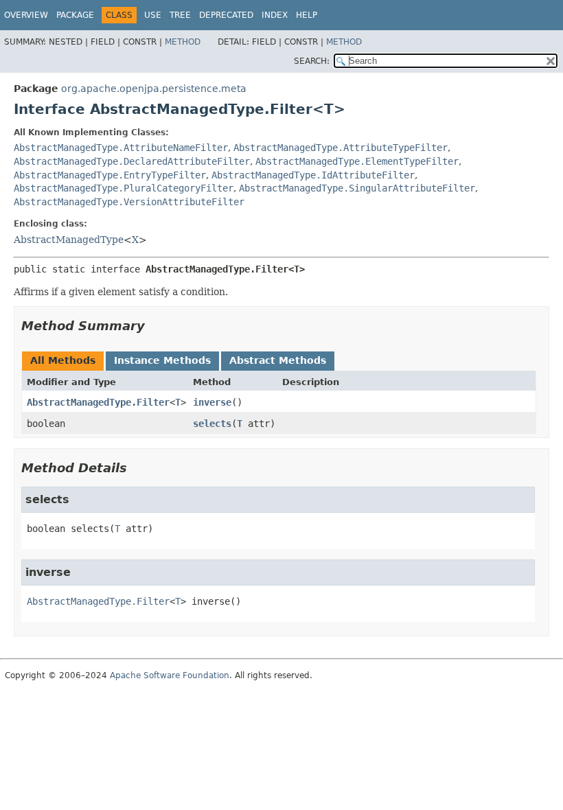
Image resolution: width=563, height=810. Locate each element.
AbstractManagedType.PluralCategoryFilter (123, 188)
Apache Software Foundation (169, 675)
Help (306, 15)
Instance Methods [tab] (162, 360)
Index (275, 15)
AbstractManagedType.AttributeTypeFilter (340, 147)
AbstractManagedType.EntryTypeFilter (110, 175)
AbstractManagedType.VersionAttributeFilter (129, 201)
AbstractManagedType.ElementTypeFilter (357, 161)
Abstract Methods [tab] (277, 360)
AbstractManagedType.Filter (98, 402)
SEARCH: (312, 61)
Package (75, 15)
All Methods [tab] (62, 360)
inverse (212, 402)
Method (182, 42)
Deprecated (226, 15)
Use (152, 15)
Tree (180, 15)
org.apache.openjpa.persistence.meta (153, 88)
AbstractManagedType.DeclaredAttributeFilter (132, 161)
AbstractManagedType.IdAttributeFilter (313, 175)
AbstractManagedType (69, 239)
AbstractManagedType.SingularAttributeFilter (357, 188)
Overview (26, 15)
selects (212, 423)
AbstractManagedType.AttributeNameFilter (121, 147)
